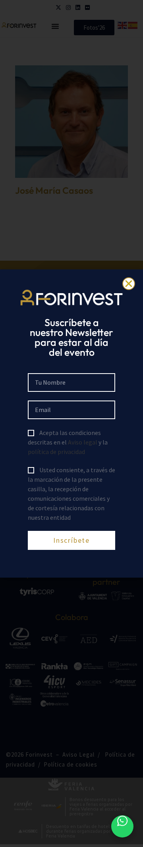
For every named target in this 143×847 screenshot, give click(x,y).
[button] (128, 283)
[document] (71, 423)
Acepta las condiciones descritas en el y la (68, 442)
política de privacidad (56, 452)
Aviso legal (82, 442)
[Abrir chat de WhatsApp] (122, 826)
